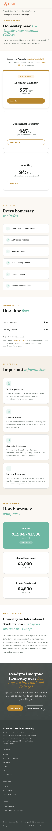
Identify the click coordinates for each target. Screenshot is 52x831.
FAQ (4, 770)
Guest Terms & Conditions (13, 810)
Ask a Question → (35, 708)
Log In (5, 786)
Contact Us (7, 774)
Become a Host (9, 794)
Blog (5, 766)
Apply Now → (15, 101)
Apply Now (7, 790)
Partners (6, 762)
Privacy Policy (8, 806)
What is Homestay (10, 758)
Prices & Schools (9, 11)
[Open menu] (46, 4)
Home (5, 754)
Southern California (26, 11)
